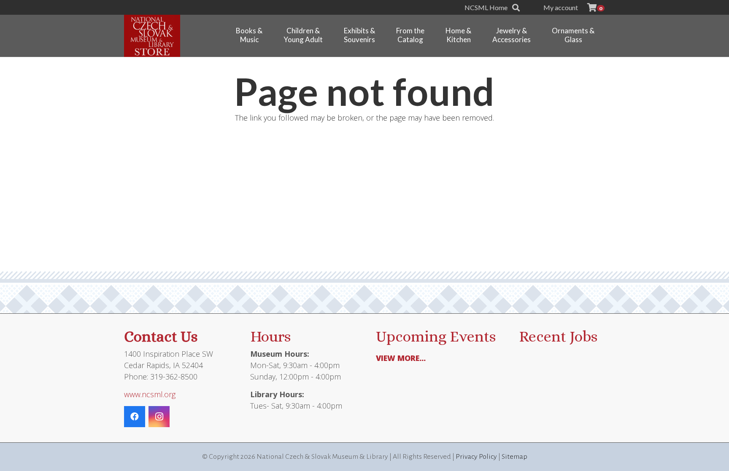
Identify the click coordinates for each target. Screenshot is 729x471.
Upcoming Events (436, 336)
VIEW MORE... (401, 358)
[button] (516, 7)
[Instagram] (159, 416)
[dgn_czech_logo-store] (152, 36)
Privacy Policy (476, 456)
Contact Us (160, 336)
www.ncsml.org (150, 394)
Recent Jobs (558, 336)
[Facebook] (134, 416)
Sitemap (514, 456)
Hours (270, 336)
